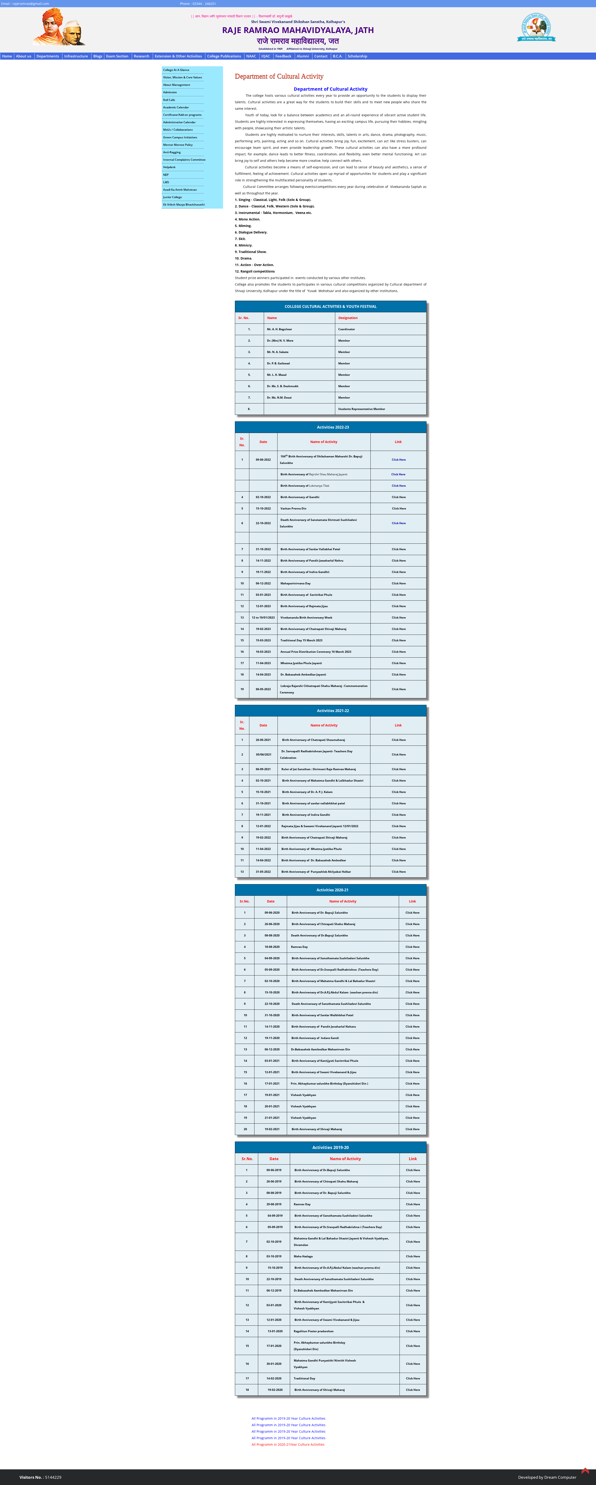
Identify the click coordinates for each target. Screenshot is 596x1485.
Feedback (283, 56)
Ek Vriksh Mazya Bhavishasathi (183, 204)
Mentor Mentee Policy (178, 145)
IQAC (265, 56)
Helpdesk (169, 167)
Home (7, 56)
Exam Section (117, 56)
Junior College (172, 197)
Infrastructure (76, 56)
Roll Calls (169, 100)
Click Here (399, 486)
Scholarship (357, 56)
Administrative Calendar (179, 122)
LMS (166, 182)
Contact (321, 56)
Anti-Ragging (172, 152)
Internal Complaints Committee (183, 160)
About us (23, 56)
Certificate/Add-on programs (182, 115)
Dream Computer (560, 1477)
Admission (170, 92)
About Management (176, 85)
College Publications (224, 56)
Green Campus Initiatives (180, 137)
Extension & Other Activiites (178, 56)
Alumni (303, 56)
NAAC (251, 56)
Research (141, 56)
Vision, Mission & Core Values (182, 77)
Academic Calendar (176, 107)
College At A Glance (176, 70)
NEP (166, 175)
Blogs (97, 56)
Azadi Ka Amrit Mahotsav (180, 190)
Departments (48, 56)
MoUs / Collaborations (178, 130)
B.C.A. (337, 56)
